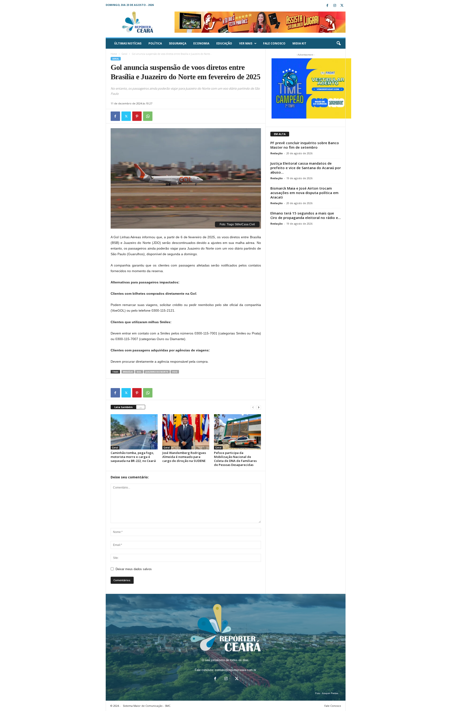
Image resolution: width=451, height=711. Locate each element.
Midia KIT (299, 43)
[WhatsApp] (147, 116)
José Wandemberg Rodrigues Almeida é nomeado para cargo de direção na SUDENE (184, 457)
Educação (224, 43)
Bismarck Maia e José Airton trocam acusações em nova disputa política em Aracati (304, 192)
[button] (338, 43)
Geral (124, 54)
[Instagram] (335, 5)
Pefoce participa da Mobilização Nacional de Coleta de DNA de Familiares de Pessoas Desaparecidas (235, 459)
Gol (139, 371)
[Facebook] (327, 5)
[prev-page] (253, 407)
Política (155, 43)
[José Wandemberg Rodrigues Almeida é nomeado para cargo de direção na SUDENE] (185, 431)
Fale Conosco (274, 43)
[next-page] (258, 407)
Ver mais (245, 43)
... (141, 407)
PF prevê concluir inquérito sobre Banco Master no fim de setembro (304, 145)
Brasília (128, 371)
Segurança (177, 43)
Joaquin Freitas (330, 693)
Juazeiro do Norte (156, 371)
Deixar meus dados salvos (134, 569)
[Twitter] (342, 5)
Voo (174, 371)
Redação (276, 153)
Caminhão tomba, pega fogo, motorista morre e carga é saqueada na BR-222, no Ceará (133, 457)
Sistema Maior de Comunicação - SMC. (147, 705)
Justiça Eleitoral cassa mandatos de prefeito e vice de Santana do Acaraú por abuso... (305, 168)
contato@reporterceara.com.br (235, 670)
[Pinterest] (137, 116)
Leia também (123, 407)
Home (114, 54)
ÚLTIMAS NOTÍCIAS (127, 43)
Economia (201, 43)
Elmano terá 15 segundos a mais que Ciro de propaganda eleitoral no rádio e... (305, 215)
